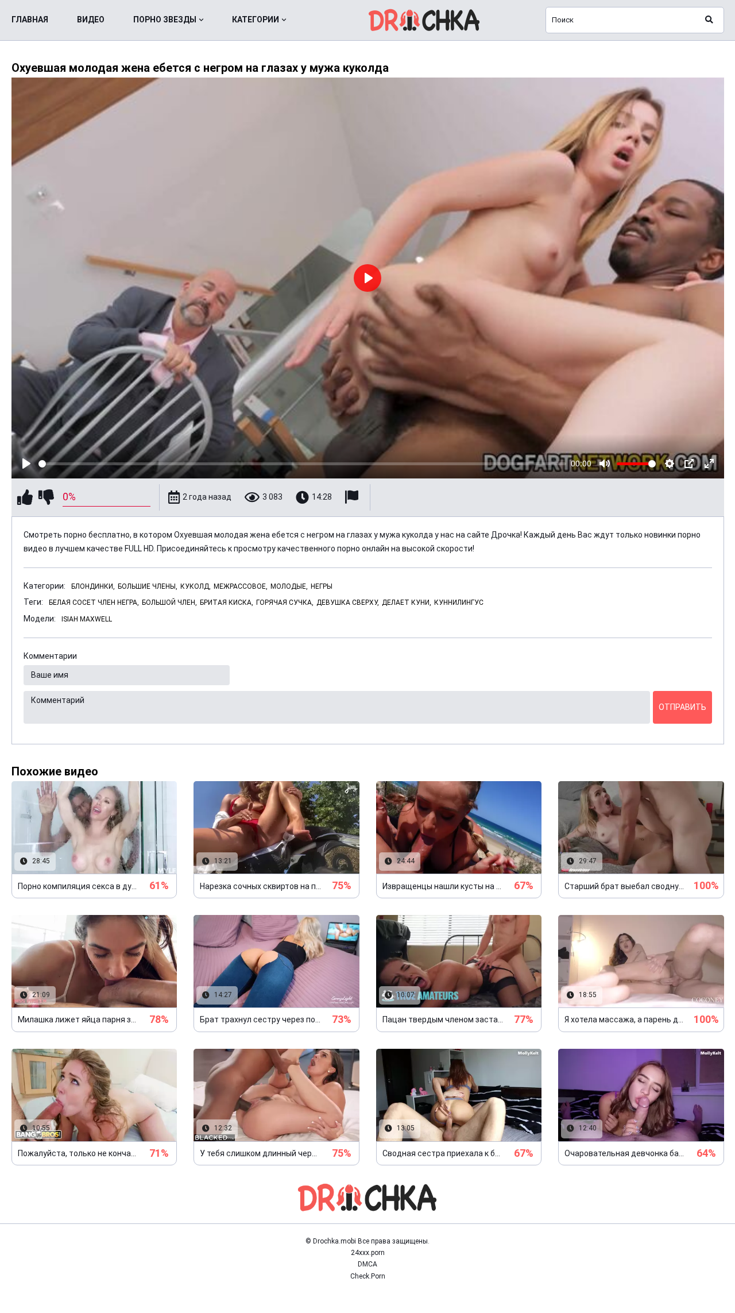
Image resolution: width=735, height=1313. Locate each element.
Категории (255, 19)
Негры (321, 586)
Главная (29, 19)
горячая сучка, (285, 602)
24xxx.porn (368, 1253)
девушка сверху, (347, 602)
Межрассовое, (241, 586)
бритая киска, (226, 602)
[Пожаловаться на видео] (353, 497)
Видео (91, 19)
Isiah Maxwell (86, 619)
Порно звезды (164, 19)
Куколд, (195, 586)
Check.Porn (367, 1276)
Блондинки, (93, 586)
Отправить (682, 707)
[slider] (302, 463)
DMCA (367, 1264)
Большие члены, (147, 586)
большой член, (169, 602)
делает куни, (406, 602)
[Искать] (709, 20)
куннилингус (458, 602)
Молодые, (289, 586)
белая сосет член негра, (94, 602)
